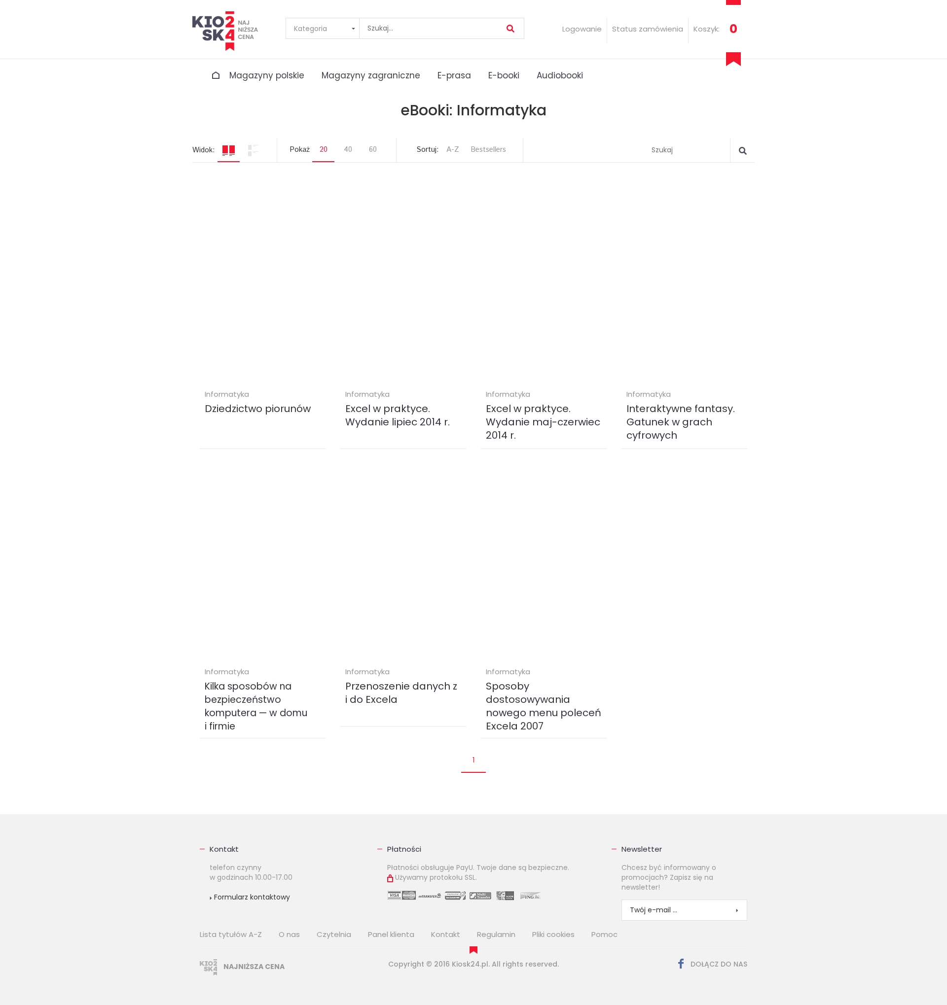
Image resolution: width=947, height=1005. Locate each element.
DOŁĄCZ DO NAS (718, 964)
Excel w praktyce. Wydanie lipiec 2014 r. (397, 415)
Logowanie (582, 29)
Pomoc (604, 934)
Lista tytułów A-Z (231, 934)
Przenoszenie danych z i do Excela (401, 692)
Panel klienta (391, 934)
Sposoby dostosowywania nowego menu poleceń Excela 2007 (543, 706)
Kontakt (224, 849)
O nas (289, 934)
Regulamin (496, 934)
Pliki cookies (553, 934)
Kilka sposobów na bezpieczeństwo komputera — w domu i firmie (256, 706)
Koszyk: (706, 29)
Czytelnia (334, 934)
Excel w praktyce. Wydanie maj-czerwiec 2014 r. (543, 422)
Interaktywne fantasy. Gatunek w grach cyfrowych (680, 422)
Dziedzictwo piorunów (258, 409)
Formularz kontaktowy (251, 897)
